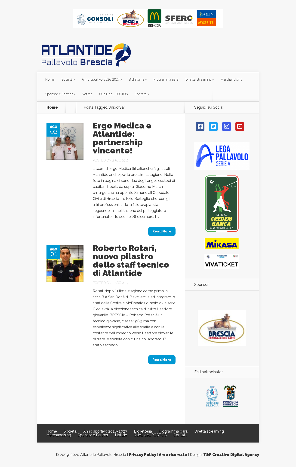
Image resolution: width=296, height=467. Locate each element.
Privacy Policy (142, 454)
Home (50, 79)
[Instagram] (226, 126)
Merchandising (231, 79)
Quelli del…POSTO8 (113, 94)
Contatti (141, 94)
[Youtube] (239, 126)
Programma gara (166, 79)
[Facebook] (200, 126)
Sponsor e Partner (59, 94)
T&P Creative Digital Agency (231, 454)
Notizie (87, 94)
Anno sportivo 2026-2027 (101, 79)
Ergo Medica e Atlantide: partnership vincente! (122, 138)
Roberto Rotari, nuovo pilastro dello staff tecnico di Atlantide (131, 260)
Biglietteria (136, 79)
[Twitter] (213, 126)
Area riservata (173, 454)
